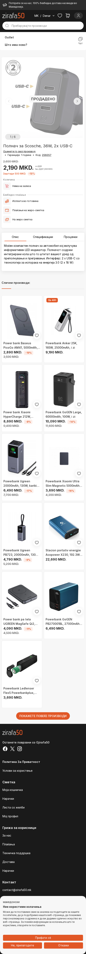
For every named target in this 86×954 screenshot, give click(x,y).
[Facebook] (5, 749)
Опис (15, 237)
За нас (6, 835)
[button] (77, 101)
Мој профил (10, 816)
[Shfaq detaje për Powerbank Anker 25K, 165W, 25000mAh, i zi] (64, 320)
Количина (9, 179)
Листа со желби (13, 807)
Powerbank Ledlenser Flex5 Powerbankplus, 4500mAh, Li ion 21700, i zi (20, 691)
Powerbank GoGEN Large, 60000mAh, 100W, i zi (64, 414)
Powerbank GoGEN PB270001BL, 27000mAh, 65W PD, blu (63, 622)
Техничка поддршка (16, 853)
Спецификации (43, 237)
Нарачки (8, 798)
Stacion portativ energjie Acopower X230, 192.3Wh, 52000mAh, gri (64, 553)
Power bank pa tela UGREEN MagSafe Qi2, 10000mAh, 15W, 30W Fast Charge (21, 622)
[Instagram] (19, 749)
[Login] (78, 15)
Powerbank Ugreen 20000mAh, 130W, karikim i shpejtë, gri (21, 484)
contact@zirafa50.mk (16, 890)
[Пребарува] (7, 25)
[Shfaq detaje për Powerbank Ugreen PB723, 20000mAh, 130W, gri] (21, 527)
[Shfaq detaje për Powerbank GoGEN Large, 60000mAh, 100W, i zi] (64, 389)
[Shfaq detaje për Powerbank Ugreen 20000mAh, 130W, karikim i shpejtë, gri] (21, 458)
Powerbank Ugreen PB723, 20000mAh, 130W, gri (21, 553)
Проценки (70, 237)
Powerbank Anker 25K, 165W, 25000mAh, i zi (61, 345)
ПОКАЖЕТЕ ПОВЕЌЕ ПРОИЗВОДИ (43, 716)
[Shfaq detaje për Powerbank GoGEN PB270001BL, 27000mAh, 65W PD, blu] (64, 596)
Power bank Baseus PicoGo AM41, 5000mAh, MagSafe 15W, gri (20, 345)
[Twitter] (12, 749)
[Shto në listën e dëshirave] (36, 335)
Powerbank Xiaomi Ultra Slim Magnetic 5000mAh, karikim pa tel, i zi (63, 484)
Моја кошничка (12, 789)
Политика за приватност (21, 761)
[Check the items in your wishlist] (60, 15)
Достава (8, 862)
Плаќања (8, 844)
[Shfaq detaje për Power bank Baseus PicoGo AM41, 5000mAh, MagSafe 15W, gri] (21, 320)
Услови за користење (17, 770)
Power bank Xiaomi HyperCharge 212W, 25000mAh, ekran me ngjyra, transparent (18, 414)
